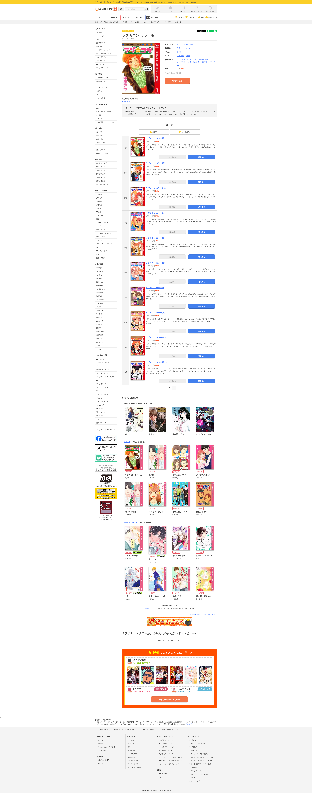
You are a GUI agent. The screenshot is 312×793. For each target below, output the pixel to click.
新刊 (202, 17)
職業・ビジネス (101, 230)
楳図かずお (100, 285)
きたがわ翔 (100, 300)
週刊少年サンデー (102, 412)
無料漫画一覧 (100, 167)
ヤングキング (100, 416)
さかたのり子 (100, 310)
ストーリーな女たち (102, 363)
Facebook (163, 774)
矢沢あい (99, 349)
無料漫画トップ (101, 32)
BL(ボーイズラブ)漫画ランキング (171, 761)
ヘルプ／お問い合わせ (103, 111)
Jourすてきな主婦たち (103, 401)
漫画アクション (101, 423)
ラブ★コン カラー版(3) (156, 188)
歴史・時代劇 (100, 237)
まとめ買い (186, 132)
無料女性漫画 (100, 170)
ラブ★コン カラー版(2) (156, 163)
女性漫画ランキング (166, 743)
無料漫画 (154, 17)
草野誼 (98, 307)
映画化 (204, 62)
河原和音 (99, 296)
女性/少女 (126, 17)
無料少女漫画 (100, 174)
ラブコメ (184, 60)
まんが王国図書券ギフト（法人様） (202, 761)
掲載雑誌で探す (101, 143)
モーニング (100, 405)
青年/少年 (139, 17)
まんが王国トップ (103, 730)
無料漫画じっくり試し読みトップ (126, 730)
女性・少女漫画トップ (103, 54)
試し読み (172, 157)
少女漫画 (99, 198)
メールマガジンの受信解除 (106, 747)
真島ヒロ (99, 346)
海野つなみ (100, 282)
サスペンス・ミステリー (104, 233)
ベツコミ (99, 398)
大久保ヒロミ (100, 289)
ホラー (98, 247)
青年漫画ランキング (166, 750)
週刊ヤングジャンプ (102, 387)
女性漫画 (99, 194)
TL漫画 (98, 208)
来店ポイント (212, 17)
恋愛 (97, 219)
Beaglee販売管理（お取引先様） (201, 764)
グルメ (98, 254)
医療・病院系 (100, 258)
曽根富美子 (100, 324)
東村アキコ (100, 338)
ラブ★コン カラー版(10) (156, 362)
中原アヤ (185, 44)
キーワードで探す (102, 146)
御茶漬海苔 (100, 292)
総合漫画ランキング (166, 740)
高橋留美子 (100, 331)
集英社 (179, 52)
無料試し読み (177, 81)
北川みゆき (100, 303)
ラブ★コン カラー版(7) (156, 288)
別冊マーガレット (102, 394)
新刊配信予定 (100, 43)
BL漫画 (98, 212)
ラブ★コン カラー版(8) (156, 313)
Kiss (97, 380)
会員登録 (99, 91)
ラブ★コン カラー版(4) (156, 213)
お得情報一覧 (100, 81)
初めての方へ (100, 119)
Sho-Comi (99, 408)
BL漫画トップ (100, 64)
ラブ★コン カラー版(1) (156, 138)
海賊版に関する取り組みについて (106, 486)
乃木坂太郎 (100, 335)
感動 (178, 60)
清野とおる (100, 321)
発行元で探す (100, 150)
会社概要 (194, 778)
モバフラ (99, 426)
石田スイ (99, 275)
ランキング (191, 17)
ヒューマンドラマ (102, 222)
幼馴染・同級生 (204, 60)
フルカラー (196, 62)
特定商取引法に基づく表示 (199, 774)
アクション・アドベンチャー (105, 244)
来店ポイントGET (102, 78)
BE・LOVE (100, 359)
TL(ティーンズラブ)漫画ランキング (171, 757)
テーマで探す (100, 135)
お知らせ (99, 108)
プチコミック (100, 366)
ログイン (99, 95)
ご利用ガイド (100, 115)
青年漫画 (99, 201)
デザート (99, 419)
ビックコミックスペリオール (105, 430)
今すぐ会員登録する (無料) (169, 700)
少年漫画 (99, 205)
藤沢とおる (100, 342)
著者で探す (100, 139)
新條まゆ (99, 317)
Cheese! (99, 391)
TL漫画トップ (100, 61)
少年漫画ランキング (166, 754)
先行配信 (114, 17)
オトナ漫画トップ (102, 68)
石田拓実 (99, 278)
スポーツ (99, 240)
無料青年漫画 (100, 177)
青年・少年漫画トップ (103, 57)
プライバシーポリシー (198, 771)
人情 (189, 62)
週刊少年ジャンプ (102, 373)
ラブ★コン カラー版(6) (156, 263)
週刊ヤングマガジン (102, 370)
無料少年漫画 (100, 181)
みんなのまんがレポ (102, 153)
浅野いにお (100, 271)
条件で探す (100, 132)
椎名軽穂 (99, 314)
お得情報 (100, 763)
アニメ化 (193, 60)
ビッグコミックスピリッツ (105, 377)
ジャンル (180, 17)
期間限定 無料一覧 (102, 184)
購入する (201, 157)
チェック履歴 (100, 98)
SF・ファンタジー (102, 251)
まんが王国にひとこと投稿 (105, 122)
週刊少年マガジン (102, 384)
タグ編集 (126, 102)
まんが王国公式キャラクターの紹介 (202, 757)
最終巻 (155, 132)
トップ (101, 17)
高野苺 (98, 328)
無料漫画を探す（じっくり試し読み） (203, 614)
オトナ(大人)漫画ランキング (169, 764)
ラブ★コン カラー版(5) (156, 238)
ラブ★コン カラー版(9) (156, 337)
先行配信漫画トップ (102, 50)
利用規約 (194, 767)
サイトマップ (195, 781)
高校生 (184, 62)
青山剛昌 (99, 268)
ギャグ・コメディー (102, 226)
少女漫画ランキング (166, 747)
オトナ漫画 (100, 215)
